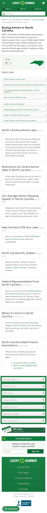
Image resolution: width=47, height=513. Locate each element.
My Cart (43, 3)
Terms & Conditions (23, 478)
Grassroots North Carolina (24, 363)
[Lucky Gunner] (23, 503)
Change (7, 59)
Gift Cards (18, 430)
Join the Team (23, 467)
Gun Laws (23, 489)
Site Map (31, 496)
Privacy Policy (23, 483)
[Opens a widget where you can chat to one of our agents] (11, 509)
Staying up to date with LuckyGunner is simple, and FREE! (23, 445)
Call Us (8, 9)
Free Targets (23, 472)
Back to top (36, 170)
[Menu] (3, 3)
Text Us (23, 9)
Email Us (38, 9)
